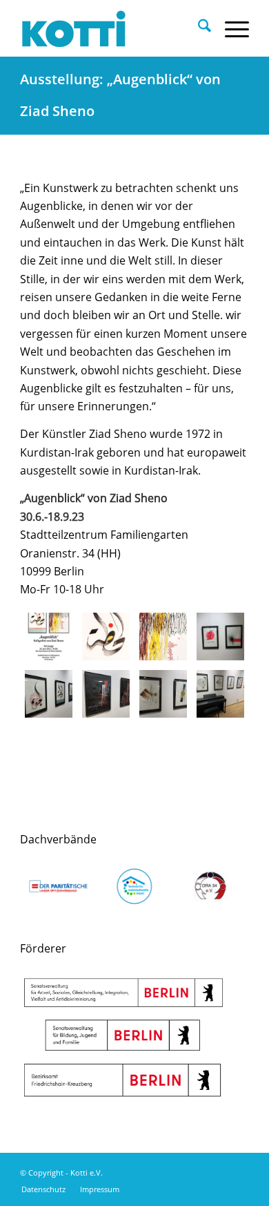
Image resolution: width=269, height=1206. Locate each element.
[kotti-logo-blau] (111, 28)
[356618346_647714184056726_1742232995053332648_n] (105, 636)
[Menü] (230, 28)
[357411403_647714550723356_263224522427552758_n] (48, 636)
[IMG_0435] (48, 693)
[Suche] (197, 28)
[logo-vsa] (134, 886)
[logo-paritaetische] (58, 886)
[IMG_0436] (220, 636)
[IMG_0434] (105, 693)
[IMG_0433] (163, 693)
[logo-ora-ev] (210, 886)
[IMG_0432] (220, 693)
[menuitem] (197, 28)
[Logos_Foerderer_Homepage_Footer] (123, 1037)
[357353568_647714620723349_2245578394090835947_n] (163, 636)
